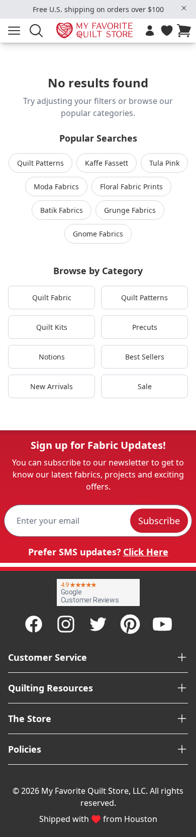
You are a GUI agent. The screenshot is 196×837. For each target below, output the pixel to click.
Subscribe (159, 521)
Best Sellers (144, 357)
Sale (145, 386)
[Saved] (167, 31)
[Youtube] (162, 624)
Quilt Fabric (51, 297)
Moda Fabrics (56, 186)
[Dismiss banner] (184, 8)
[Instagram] (66, 624)
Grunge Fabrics (130, 210)
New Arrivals (51, 386)
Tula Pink (164, 163)
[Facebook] (34, 624)
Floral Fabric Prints (131, 186)
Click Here (145, 552)
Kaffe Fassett (106, 163)
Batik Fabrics (61, 210)
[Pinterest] (130, 624)
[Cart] (186, 31)
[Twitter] (98, 624)
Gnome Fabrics (98, 233)
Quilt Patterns (40, 163)
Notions (52, 357)
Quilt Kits (51, 327)
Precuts (144, 327)
